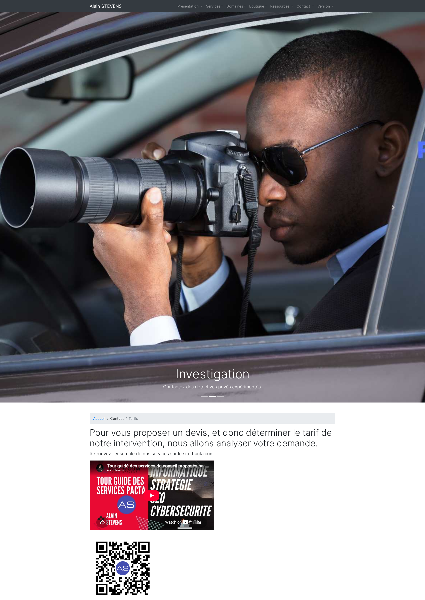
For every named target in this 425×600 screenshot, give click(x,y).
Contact (304, 6)
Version (324, 6)
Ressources (280, 6)
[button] (32, 207)
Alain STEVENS (106, 6)
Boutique (256, 6)
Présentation (189, 6)
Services (213, 6)
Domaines (234, 6)
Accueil (99, 418)
